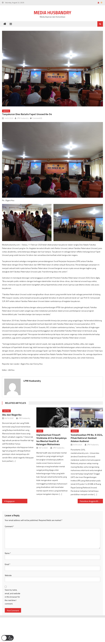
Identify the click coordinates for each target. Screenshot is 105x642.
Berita (6, 111)
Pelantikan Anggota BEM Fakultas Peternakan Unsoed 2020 (91, 501)
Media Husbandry (52, 12)
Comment (9, 526)
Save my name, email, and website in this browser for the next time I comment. (12, 596)
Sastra (6, 411)
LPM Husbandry (23, 118)
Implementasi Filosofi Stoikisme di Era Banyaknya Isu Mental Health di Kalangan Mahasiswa (51, 439)
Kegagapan (10, 501)
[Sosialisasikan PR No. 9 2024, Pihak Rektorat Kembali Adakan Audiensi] (87, 417)
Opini (40, 431)
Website (8, 575)
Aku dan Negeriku (11, 415)
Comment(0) (37, 118)
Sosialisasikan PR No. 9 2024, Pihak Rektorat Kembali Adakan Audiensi (87, 438)
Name (8, 553)
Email (7, 564)
